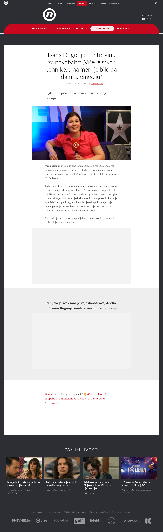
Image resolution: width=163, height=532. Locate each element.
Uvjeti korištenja (53, 512)
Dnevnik (21, 520)
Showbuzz (132, 520)
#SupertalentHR (96, 394)
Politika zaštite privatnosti (75, 512)
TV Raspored (61, 28)
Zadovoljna (60, 520)
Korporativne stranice (121, 512)
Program (82, 28)
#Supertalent (52, 398)
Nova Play (124, 28)
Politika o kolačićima (99, 512)
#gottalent (66, 398)
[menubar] (156, 2)
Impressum (37, 512)
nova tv (82, 3)
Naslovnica (39, 28)
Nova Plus (41, 520)
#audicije (78, 398)
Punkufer (112, 520)
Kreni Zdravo (148, 520)
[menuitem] (156, 2)
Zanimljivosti (102, 28)
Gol (79, 520)
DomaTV (94, 520)
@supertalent (52, 394)
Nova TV (7, 3)
